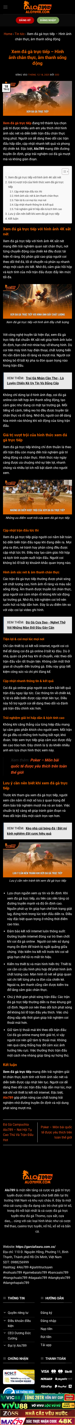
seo (57, 74)
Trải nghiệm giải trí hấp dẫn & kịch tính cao (38, 209)
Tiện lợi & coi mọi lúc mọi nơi (30, 200)
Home (8, 34)
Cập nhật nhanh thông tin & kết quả (33, 204)
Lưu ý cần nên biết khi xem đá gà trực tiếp (33, 214)
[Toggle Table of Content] (63, 171)
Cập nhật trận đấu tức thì (28, 191)
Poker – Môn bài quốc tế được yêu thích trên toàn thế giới (56, 1132)
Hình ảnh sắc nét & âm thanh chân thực (36, 195)
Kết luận (13, 218)
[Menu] (5, 7)
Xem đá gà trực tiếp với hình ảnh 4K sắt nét (34, 177)
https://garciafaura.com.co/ (36, 1247)
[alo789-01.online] (38, 7)
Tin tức (20, 34)
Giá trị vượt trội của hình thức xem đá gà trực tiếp (36, 185)
